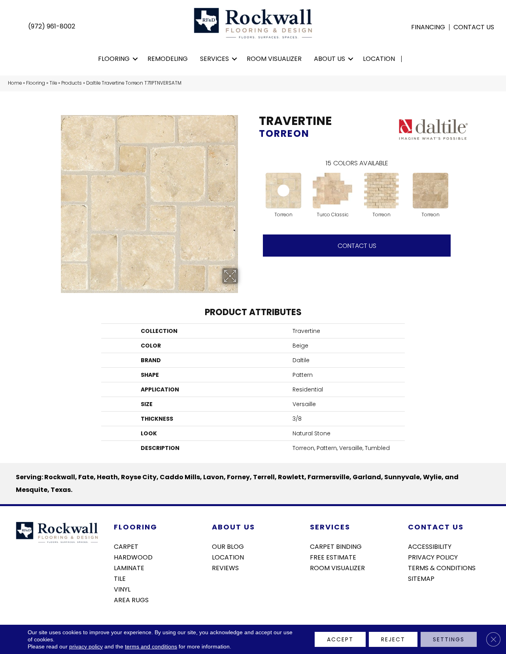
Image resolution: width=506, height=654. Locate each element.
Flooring (114, 58)
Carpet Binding (336, 546)
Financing (428, 27)
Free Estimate (333, 557)
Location (379, 58)
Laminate (129, 567)
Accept (340, 639)
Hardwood (133, 557)
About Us (329, 58)
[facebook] (413, 599)
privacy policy (86, 646)
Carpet (126, 546)
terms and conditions (151, 646)
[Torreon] (283, 190)
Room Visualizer (274, 58)
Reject (393, 639)
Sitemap (421, 578)
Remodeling (167, 58)
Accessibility (429, 546)
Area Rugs (131, 599)
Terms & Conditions (442, 567)
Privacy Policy (433, 557)
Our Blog (228, 546)
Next (458, 183)
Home (15, 83)
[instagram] (427, 599)
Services (214, 58)
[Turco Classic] (332, 190)
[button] (135, 59)
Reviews (225, 567)
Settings (448, 639)
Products (71, 83)
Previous (255, 183)
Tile (53, 83)
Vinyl (122, 589)
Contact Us (473, 27)
